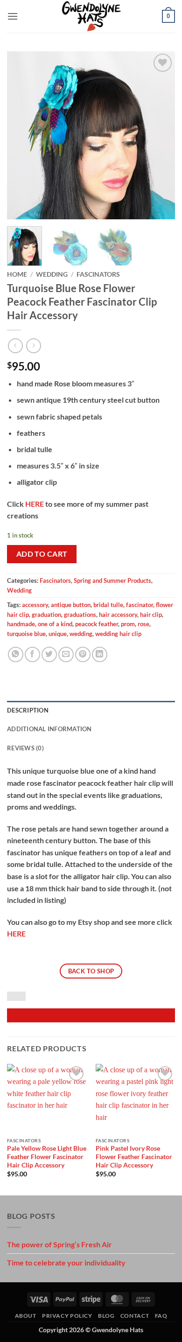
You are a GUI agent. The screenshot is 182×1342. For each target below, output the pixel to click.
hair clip (151, 614)
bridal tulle (108, 604)
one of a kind (55, 624)
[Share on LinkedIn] (99, 654)
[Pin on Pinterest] (83, 654)
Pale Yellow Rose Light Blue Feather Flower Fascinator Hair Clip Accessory (46, 1156)
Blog (106, 1315)
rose (143, 624)
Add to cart (42, 554)
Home (17, 274)
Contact (134, 1315)
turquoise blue (26, 633)
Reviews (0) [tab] (25, 748)
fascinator (139, 604)
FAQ (161, 1315)
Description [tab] (28, 710)
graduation (46, 614)
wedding (81, 633)
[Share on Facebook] (32, 654)
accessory (35, 604)
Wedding (52, 274)
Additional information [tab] (49, 729)
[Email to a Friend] (66, 654)
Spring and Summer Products (112, 580)
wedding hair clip (118, 633)
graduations (80, 614)
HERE (34, 503)
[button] (12, 16)
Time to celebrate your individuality (66, 1262)
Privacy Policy (67, 1315)
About (25, 1315)
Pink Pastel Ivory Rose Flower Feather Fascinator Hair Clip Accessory (134, 1156)
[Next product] (15, 345)
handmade (21, 624)
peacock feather (96, 624)
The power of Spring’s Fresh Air (59, 1244)
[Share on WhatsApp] (15, 654)
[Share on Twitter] (49, 654)
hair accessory (118, 614)
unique (58, 633)
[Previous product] (33, 345)
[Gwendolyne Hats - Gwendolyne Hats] (91, 16)
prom (128, 624)
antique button (71, 604)
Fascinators (98, 274)
